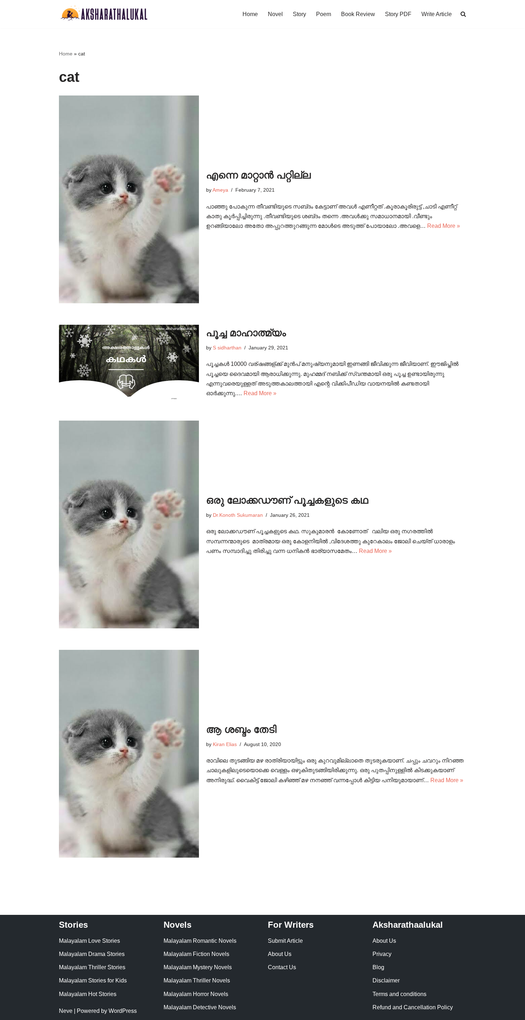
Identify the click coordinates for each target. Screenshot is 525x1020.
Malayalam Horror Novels (196, 994)
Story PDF (398, 14)
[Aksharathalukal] (103, 14)
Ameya (220, 190)
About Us (279, 954)
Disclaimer (386, 980)
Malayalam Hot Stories (87, 994)
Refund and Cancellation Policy (412, 1007)
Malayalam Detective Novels (200, 1007)
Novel (275, 14)
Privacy (381, 954)
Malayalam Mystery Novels (198, 967)
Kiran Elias (225, 744)
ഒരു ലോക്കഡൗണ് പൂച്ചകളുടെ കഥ (287, 500)
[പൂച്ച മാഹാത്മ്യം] (129, 362)
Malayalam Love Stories (89, 941)
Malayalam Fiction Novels (196, 954)
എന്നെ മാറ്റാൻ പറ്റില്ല (258, 175)
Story (299, 14)
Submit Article (285, 941)
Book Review (358, 14)
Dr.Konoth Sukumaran (238, 515)
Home (250, 14)
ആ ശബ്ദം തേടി (241, 729)
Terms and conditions (399, 994)
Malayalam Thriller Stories (92, 967)
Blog (378, 967)
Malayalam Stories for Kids (93, 980)
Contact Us (282, 967)
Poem (323, 14)
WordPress (123, 1011)
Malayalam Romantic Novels (200, 941)
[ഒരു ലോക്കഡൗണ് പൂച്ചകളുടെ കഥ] (129, 524)
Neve (65, 1011)
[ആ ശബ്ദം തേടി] (129, 754)
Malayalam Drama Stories (92, 954)
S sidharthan (227, 347)
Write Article (436, 14)
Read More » (443, 226)
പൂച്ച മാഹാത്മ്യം (246, 332)
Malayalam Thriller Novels (197, 980)
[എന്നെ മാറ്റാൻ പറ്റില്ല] (129, 199)
